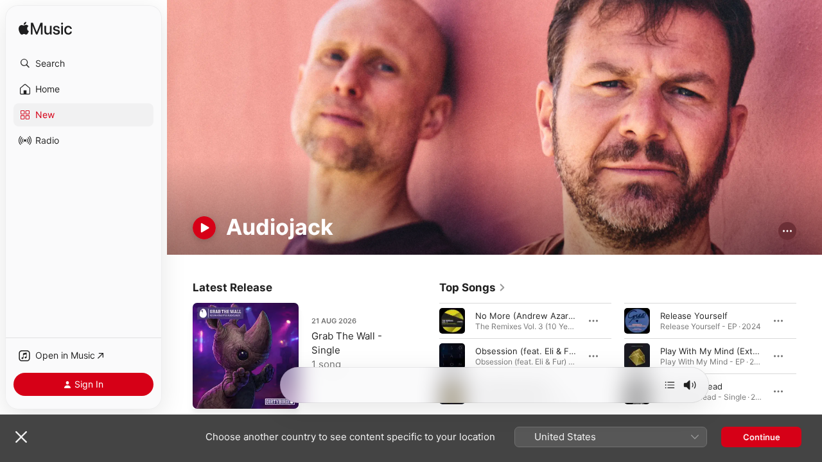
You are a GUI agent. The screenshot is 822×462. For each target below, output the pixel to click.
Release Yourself (694, 315)
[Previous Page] (426, 355)
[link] (472, 287)
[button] (83, 63)
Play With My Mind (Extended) (721, 350)
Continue (761, 437)
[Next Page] (809, 355)
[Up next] (670, 385)
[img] (45, 29)
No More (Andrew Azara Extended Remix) (559, 315)
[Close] (21, 437)
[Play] (204, 227)
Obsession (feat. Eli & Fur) (528, 350)
